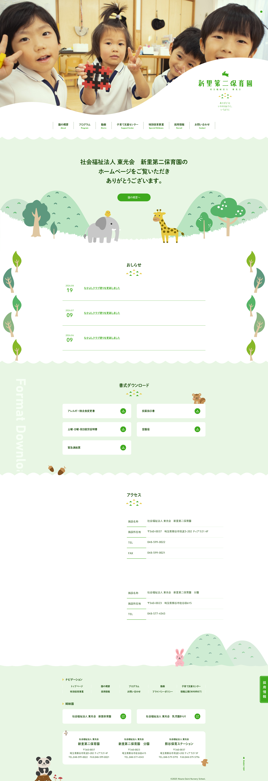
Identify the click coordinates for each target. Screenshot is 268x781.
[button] (261, 8)
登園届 (146, 429)
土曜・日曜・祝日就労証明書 (82, 429)
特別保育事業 (77, 691)
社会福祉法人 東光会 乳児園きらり (166, 716)
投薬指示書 (148, 411)
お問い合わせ (134, 691)
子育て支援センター (191, 686)
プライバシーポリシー (162, 691)
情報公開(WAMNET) (191, 691)
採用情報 (105, 691)
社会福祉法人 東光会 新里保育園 (91, 716)
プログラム (134, 686)
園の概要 (105, 686)
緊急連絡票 (74, 447)
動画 (162, 686)
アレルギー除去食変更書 (81, 411)
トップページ (77, 686)
